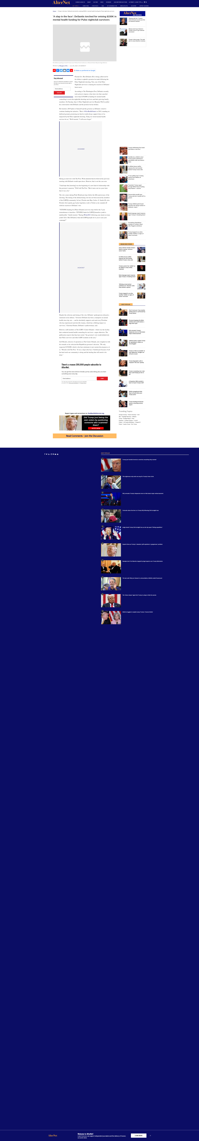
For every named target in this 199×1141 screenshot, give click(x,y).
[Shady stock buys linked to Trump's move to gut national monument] (123, 32)
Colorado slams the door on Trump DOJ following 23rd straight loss (141, 510)
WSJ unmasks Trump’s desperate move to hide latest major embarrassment (137, 332)
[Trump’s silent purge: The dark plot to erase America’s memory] (123, 42)
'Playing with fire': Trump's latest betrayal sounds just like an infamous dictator (137, 20)
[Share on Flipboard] (54, 70)
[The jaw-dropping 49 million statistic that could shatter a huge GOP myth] (123, 323)
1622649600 (80, 149)
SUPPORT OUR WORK (144, 5)
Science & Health (80, 2)
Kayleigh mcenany (126, 416)
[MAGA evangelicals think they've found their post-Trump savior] (123, 394)
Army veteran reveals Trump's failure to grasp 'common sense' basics (127, 249)
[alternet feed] (142, 2)
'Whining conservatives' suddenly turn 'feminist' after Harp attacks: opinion (127, 285)
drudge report (127, 418)
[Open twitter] (140, 2)
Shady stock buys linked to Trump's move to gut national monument (136, 30)
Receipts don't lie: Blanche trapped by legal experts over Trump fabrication (143, 561)
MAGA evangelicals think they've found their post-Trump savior (135, 393)
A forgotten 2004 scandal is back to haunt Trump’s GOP (136, 382)
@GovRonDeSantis (90, 111)
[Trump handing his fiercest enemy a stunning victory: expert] (123, 404)
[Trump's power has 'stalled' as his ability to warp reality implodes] (141, 268)
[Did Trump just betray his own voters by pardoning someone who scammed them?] (70, 422)
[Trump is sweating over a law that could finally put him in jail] (123, 373)
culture (95, 2)
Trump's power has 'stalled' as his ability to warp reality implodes (127, 267)
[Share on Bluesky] (68, 70)
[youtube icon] (55, 454)
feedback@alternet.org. (96, 413)
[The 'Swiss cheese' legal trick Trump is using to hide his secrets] (111, 600)
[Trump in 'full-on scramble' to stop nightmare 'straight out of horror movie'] (123, 353)
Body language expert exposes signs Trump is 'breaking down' (127, 275)
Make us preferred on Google (85, 70)
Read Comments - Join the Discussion (84, 435)
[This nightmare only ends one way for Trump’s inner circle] (111, 482)
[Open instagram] (51, 454)
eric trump (134, 424)
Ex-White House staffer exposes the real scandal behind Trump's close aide (126, 258)
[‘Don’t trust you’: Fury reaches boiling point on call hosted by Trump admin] (123, 312)
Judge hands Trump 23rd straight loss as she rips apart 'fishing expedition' (142, 527)
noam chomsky (132, 414)
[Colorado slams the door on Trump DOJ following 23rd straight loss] (111, 516)
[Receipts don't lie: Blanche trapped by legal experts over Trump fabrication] (111, 566)
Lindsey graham (129, 420)
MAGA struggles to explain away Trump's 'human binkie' (138, 612)
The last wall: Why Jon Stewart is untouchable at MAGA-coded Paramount (142, 578)
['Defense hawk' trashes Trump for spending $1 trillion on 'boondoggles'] (123, 343)
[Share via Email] (64, 70)
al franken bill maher (129, 422)
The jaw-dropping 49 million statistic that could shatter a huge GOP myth (136, 322)
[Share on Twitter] (61, 70)
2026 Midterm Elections (120, 2)
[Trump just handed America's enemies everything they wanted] (111, 465)
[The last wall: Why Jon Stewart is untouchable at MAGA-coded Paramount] (111, 583)
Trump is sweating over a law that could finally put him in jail (137, 372)
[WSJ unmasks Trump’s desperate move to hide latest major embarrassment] (123, 333)
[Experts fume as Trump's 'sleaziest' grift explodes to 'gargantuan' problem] (111, 550)
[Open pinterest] (53, 454)
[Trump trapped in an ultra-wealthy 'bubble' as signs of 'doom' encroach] (141, 296)
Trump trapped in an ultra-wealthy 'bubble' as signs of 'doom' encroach (126, 295)
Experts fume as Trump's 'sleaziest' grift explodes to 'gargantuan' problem (143, 544)
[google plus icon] (49, 454)
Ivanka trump (126, 424)
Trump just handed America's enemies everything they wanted (139, 459)
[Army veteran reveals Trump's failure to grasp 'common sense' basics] (141, 250)
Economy (108, 2)
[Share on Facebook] (57, 70)
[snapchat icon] (58, 454)
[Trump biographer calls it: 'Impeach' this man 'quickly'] (123, 363)
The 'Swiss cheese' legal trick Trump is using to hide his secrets (139, 595)
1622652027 (80, 268)
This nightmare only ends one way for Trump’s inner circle (138, 476)
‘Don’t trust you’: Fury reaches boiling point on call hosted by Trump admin (137, 311)
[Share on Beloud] (71, 70)
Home (54, 11)
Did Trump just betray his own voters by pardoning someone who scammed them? (96, 421)
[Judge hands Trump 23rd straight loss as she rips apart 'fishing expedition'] (111, 533)
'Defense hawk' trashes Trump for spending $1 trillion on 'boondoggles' (137, 342)
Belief (89, 2)
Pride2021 (87, 215)
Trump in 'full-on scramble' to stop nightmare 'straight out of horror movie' (137, 352)
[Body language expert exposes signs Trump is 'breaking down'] (141, 277)
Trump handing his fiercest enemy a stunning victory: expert (136, 403)
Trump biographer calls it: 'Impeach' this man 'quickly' (136, 361)
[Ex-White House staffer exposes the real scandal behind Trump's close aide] (141, 259)
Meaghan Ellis (63, 66)
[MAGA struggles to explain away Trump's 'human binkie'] (111, 617)
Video (101, 2)
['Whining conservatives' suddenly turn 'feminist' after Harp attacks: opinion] (141, 286)
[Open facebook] (139, 2)
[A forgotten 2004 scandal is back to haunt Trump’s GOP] (123, 383)
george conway (123, 414)
